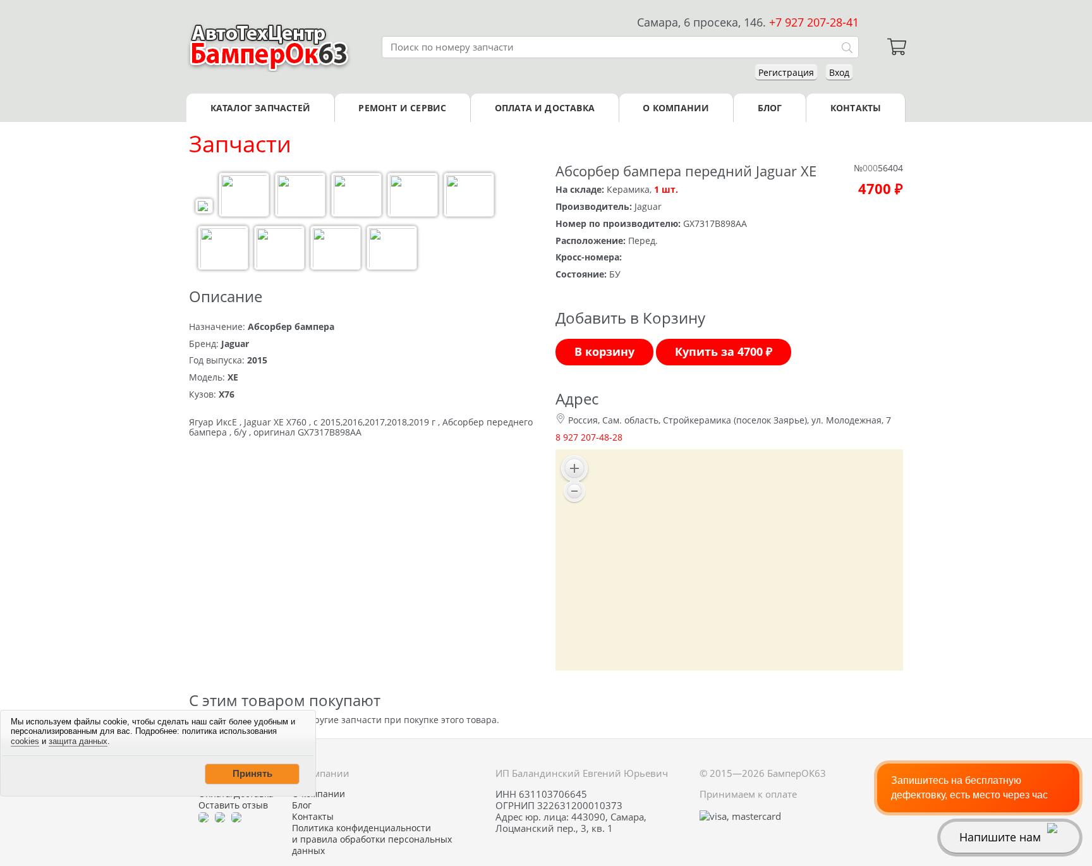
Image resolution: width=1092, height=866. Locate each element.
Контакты (856, 108)
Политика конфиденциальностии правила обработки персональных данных (372, 839)
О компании (676, 108)
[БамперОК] (269, 46)
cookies (25, 741)
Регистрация (786, 72)
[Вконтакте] (220, 816)
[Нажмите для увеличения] (204, 207)
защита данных (78, 741)
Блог (770, 108)
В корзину (604, 351)
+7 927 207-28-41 (814, 22)
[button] (252, 774)
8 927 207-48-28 (588, 437)
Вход (839, 72)
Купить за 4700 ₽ (723, 351)
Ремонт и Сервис (402, 108)
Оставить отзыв (233, 805)
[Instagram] (236, 816)
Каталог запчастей (260, 108)
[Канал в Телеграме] (203, 816)
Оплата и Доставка (545, 108)
